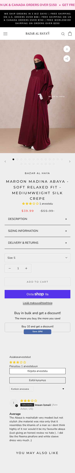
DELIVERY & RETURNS (23, 243)
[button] (30, 204)
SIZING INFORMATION (23, 231)
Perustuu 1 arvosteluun (23, 366)
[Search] (63, 33)
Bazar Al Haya (37, 173)
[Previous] (5, 161)
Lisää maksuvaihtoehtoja (37, 303)
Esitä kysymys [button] (37, 380)
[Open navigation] (5, 33)
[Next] (69, 161)
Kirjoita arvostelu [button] (38, 371)
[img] (28, 401)
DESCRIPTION (17, 219)
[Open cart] (70, 33)
